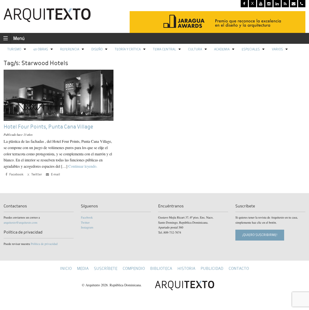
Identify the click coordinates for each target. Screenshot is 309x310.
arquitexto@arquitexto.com (20, 222)
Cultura (195, 49)
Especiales (251, 49)
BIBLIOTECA (161, 268)
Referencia (69, 49)
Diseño (97, 49)
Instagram (87, 227)
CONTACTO (239, 268)
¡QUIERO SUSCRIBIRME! (259, 235)
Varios (277, 49)
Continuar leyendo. (82, 166)
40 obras (40, 49)
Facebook (87, 217)
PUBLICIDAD (212, 268)
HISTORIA (186, 268)
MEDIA (83, 268)
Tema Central (164, 49)
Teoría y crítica (128, 49)
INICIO (66, 268)
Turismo (14, 49)
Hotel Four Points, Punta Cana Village (48, 127)
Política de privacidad (44, 244)
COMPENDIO (134, 268)
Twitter (85, 222)
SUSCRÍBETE (105, 268)
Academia (222, 49)
